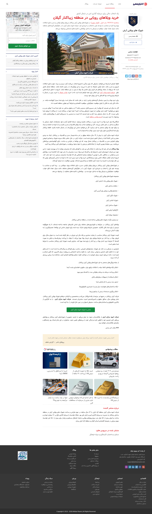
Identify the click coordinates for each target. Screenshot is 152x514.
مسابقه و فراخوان (24, 487)
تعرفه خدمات (97, 4)
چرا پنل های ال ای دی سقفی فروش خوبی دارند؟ (23, 111)
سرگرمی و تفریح (48, 489)
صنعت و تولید (142, 492)
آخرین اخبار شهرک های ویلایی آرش (26, 56)
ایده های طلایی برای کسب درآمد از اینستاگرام (24, 85)
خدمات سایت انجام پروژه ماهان (27, 88)
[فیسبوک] (140, 467)
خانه (119, 4)
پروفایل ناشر (59, 342)
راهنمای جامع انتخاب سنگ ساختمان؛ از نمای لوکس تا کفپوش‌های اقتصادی (22, 139)
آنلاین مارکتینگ (72, 456)
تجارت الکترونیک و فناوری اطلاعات (137, 489)
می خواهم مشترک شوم (22, 46)
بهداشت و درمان (118, 485)
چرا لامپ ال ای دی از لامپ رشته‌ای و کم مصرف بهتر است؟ (22, 107)
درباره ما (96, 454)
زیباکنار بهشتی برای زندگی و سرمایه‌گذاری (25, 64)
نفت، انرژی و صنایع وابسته (138, 487)
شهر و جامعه (119, 487)
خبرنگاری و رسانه (71, 459)
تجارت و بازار (142, 482)
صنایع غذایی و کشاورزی (139, 496)
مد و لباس (50, 487)
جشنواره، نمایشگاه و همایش (21, 485)
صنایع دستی (96, 494)
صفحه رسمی (132, 36)
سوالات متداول (94, 461)
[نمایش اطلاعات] (133, 60)
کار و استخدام (142, 499)
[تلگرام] (129, 467)
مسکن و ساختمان (113, 434)
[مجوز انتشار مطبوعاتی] (22, 456)
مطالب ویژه (73, 466)
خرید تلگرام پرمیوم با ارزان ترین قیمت (26, 103)
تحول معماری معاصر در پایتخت (27, 124)
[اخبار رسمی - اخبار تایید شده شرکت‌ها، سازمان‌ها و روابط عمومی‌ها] (140, 4)
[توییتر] (136, 467)
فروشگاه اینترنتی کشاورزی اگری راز (27, 82)
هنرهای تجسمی (95, 492)
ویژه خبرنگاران (72, 463)
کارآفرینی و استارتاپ (140, 485)
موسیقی (97, 489)
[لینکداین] (133, 467)
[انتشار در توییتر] (129, 76)
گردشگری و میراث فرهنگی (98, 434)
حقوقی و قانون (119, 489)
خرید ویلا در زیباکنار (96, 117)
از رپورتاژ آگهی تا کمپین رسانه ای (90, 466)
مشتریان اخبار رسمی (93, 459)
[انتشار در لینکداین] (140, 76)
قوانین (97, 463)
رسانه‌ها (97, 482)
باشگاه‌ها (73, 489)
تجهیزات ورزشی (72, 487)
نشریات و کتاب (95, 485)
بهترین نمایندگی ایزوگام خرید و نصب (26, 143)
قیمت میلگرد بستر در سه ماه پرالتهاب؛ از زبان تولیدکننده (24, 147)
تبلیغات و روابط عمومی (116, 496)
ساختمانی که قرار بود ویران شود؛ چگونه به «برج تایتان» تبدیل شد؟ (23, 153)
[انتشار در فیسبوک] (133, 76)
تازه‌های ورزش (72, 482)
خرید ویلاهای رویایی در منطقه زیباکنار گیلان (24, 61)
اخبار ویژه (35, 71)
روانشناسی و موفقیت (47, 485)
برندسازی (73, 461)
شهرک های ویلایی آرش (133, 30)
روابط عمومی (72, 454)
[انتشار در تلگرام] (126, 76)
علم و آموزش (119, 482)
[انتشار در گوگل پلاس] (136, 76)
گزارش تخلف (49, 342)
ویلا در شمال (63, 92)
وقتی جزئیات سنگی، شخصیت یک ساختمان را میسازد (24, 128)
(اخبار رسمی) (95, 23)
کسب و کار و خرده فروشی (139, 494)
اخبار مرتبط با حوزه (32, 119)
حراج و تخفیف (25, 482)
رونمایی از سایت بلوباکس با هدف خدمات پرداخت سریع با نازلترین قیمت (23, 98)
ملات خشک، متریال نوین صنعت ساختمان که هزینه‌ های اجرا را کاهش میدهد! (22, 133)
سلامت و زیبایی (48, 482)
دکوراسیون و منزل (48, 492)
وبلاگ (86, 4)
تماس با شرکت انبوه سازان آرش (81, 309)
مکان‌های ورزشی (71, 485)
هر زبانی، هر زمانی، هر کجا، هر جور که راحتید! (24, 94)
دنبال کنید (132, 42)
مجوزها (97, 456)
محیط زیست (119, 494)
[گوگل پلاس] (143, 467)
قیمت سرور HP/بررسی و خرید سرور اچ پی (25, 91)
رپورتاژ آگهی (73, 468)
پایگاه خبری (110, 4)
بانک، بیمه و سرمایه (140, 501)
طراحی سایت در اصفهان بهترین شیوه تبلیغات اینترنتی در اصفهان (24, 77)
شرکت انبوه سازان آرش (107, 92)
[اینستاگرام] (126, 467)
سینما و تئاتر (96, 487)
